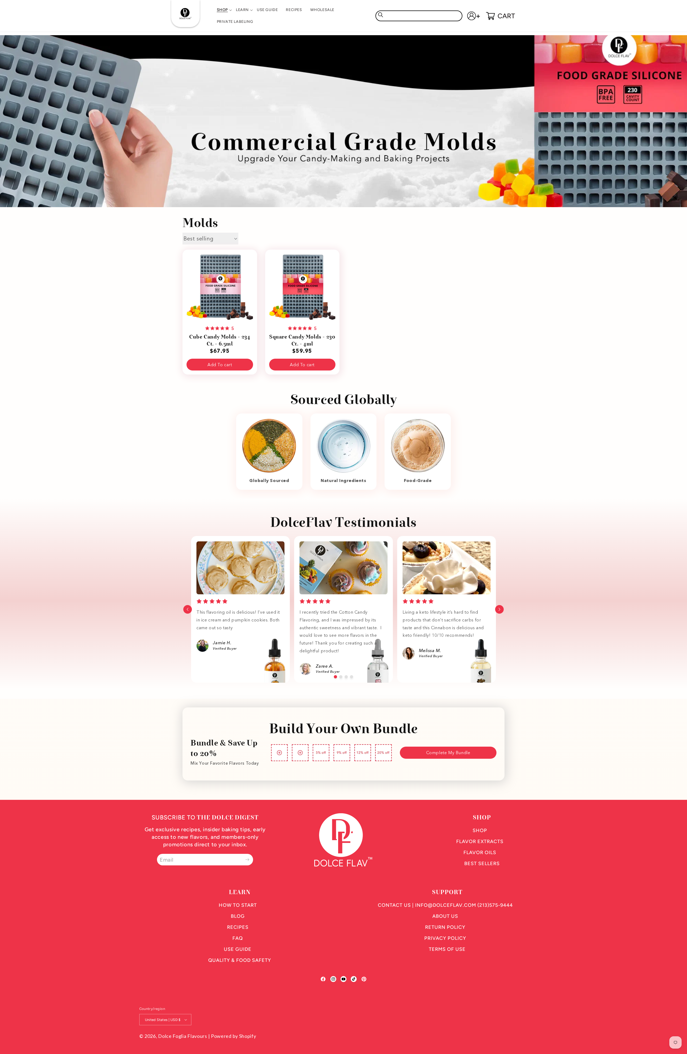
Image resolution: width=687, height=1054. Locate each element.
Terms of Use (447, 949)
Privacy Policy (445, 938)
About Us (445, 916)
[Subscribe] (247, 860)
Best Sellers (482, 863)
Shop (480, 830)
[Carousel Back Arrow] (187, 609)
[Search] (380, 14)
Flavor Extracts (479, 841)
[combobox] (418, 15)
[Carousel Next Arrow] (499, 609)
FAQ (237, 938)
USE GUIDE (237, 949)
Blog (238, 916)
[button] (222, 10)
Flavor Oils (479, 852)
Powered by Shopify (233, 1036)
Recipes (238, 927)
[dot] (335, 676)
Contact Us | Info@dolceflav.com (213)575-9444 (445, 905)
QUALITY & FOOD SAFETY (239, 960)
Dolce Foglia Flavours (182, 1036)
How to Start (238, 905)
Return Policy (445, 927)
